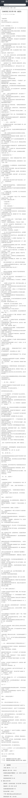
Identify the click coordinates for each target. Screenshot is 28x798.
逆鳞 (2, 1)
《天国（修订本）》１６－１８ (10, 767)
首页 (11, 7)
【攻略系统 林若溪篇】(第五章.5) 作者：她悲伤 (16, 760)
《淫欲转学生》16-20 (7, 775)
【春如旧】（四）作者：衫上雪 (10, 786)
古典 (14, 7)
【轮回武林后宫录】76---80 (9, 778)
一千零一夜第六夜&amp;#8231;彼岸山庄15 (12, 794)
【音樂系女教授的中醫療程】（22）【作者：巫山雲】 (15, 773)
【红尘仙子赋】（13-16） (8, 791)
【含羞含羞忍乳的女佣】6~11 (9, 788)
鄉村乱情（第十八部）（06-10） (10, 770)
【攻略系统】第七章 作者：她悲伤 (13, 758)
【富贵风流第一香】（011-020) (9, 796)
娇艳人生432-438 (6, 780)
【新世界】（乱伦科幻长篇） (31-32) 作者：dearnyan (14, 783)
